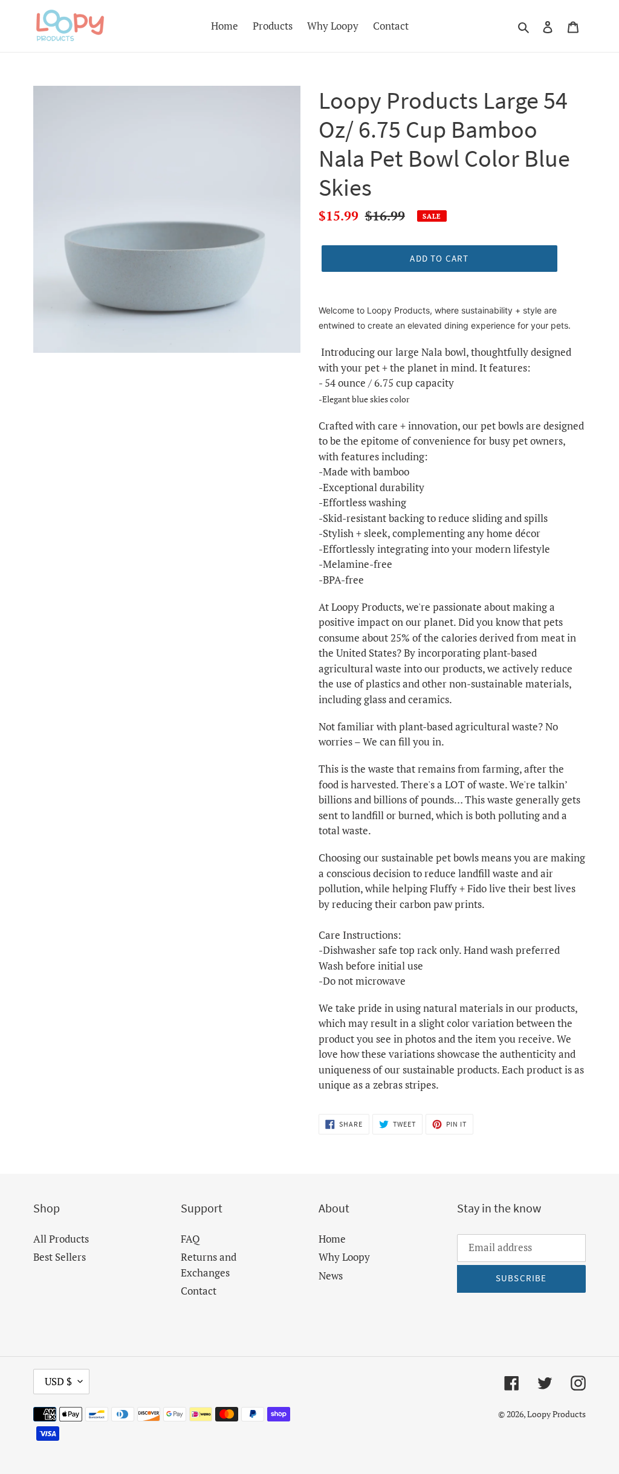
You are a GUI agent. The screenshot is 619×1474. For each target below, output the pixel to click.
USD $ (58, 1381)
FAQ (190, 1239)
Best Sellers (59, 1257)
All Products (61, 1239)
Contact (198, 1291)
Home (332, 1239)
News (331, 1276)
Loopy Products (556, 1414)
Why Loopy (344, 1257)
